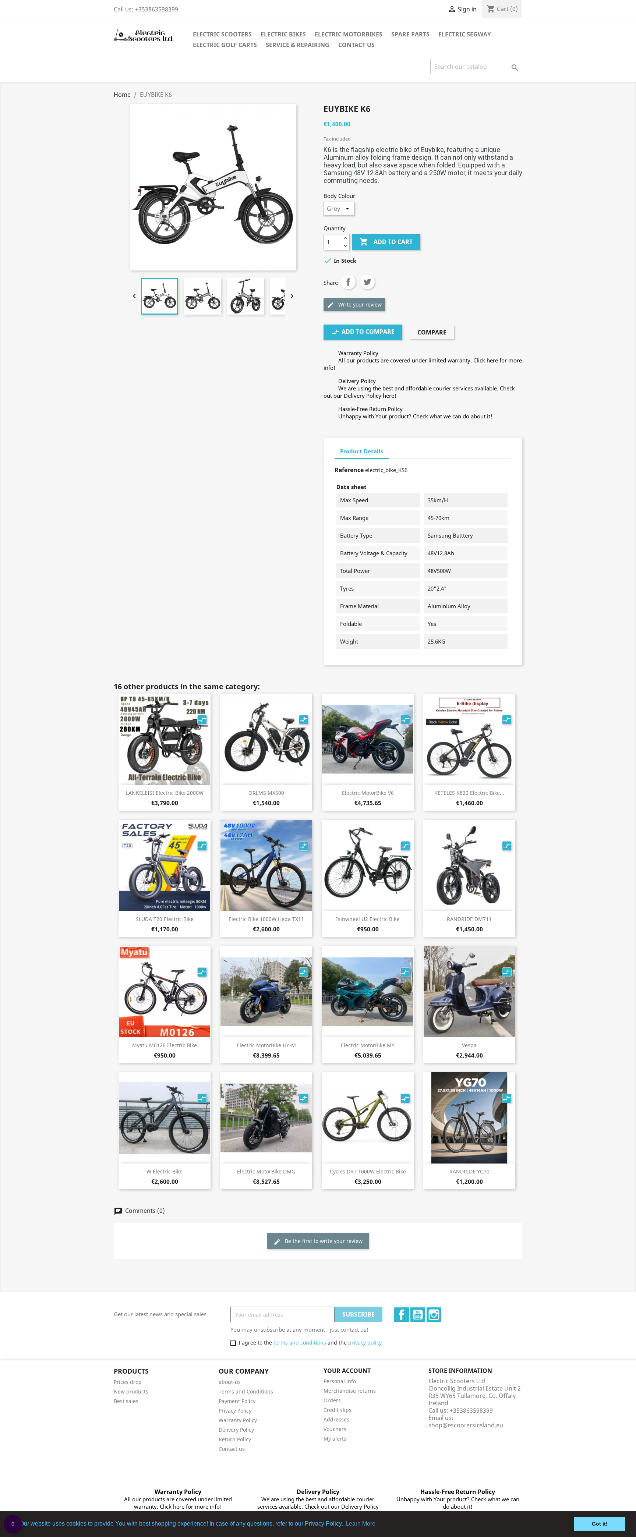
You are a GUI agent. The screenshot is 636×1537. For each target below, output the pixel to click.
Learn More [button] (360, 1523)
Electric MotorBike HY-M (266, 1045)
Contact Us (356, 45)
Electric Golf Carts (225, 45)
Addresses (336, 1419)
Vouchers (335, 1429)
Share (348, 282)
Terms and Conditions (246, 1391)
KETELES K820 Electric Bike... (469, 792)
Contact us (232, 1448)
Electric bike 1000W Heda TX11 (266, 919)
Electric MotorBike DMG (266, 1171)
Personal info (340, 1381)
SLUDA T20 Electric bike (165, 919)
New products (131, 1391)
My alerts (335, 1438)
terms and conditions (299, 1342)
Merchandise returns (350, 1390)
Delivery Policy (236, 1429)
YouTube (417, 1314)
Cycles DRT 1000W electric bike (368, 1171)
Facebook (401, 1314)
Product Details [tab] (361, 451)
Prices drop (128, 1381)
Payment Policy (237, 1401)
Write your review (354, 305)
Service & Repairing (297, 45)
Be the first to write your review (318, 1241)
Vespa (469, 1045)
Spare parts (410, 34)
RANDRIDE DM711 (469, 919)
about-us (230, 1381)
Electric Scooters (222, 34)
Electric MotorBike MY (368, 1045)
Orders (332, 1400)
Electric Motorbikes (348, 34)
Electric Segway (464, 34)
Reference (349, 470)
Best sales (126, 1401)
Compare (431, 332)
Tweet (367, 282)
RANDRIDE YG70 (469, 1171)
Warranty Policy (238, 1420)
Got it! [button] (600, 1524)
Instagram (434, 1314)
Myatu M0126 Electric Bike (164, 1045)
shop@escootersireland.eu (465, 1425)
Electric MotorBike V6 (368, 792)
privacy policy (365, 1342)
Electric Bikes (283, 34)
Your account (347, 1371)
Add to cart (386, 241)
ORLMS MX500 (266, 792)
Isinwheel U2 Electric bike (367, 919)
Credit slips (337, 1409)
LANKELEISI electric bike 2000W (165, 792)
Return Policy (235, 1439)
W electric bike (164, 1171)
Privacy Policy (235, 1410)
